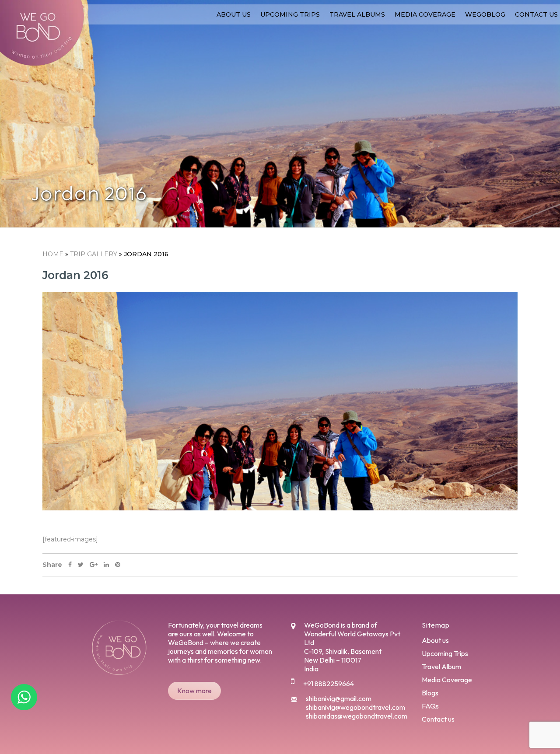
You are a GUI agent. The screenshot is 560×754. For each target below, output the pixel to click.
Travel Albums (357, 14)
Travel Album (441, 666)
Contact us (536, 14)
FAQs (430, 706)
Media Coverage (425, 14)
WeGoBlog (485, 14)
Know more (194, 690)
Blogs (430, 692)
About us (234, 14)
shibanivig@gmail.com (338, 698)
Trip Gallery (93, 254)
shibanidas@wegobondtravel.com (356, 716)
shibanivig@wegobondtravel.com (355, 707)
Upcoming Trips (290, 14)
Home (52, 254)
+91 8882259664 (328, 683)
